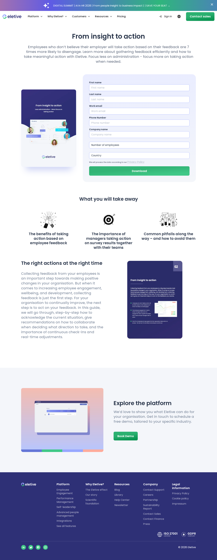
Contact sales (200, 16)
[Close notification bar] (212, 4)
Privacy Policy (135, 162)
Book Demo (125, 436)
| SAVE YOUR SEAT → (157, 5)
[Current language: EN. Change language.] (178, 16)
